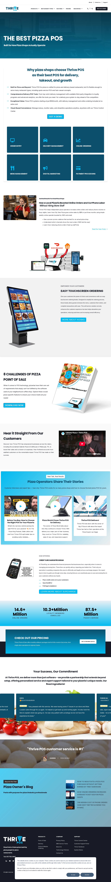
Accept (73, 874)
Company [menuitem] (59, 837)
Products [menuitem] (34, 8)
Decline (87, 874)
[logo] (14, 840)
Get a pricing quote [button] (88, 641)
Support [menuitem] (77, 837)
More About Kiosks (73, 319)
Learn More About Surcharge (58, 591)
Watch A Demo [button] (101, 8)
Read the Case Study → (100, 229)
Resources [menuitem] (77, 8)
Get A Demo (55, 116)
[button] (21, 506)
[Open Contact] (87, 8)
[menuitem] (90, 2)
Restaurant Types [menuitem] (47, 8)
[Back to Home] (12, 8)
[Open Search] (92, 8)
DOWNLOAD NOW (14, 405)
